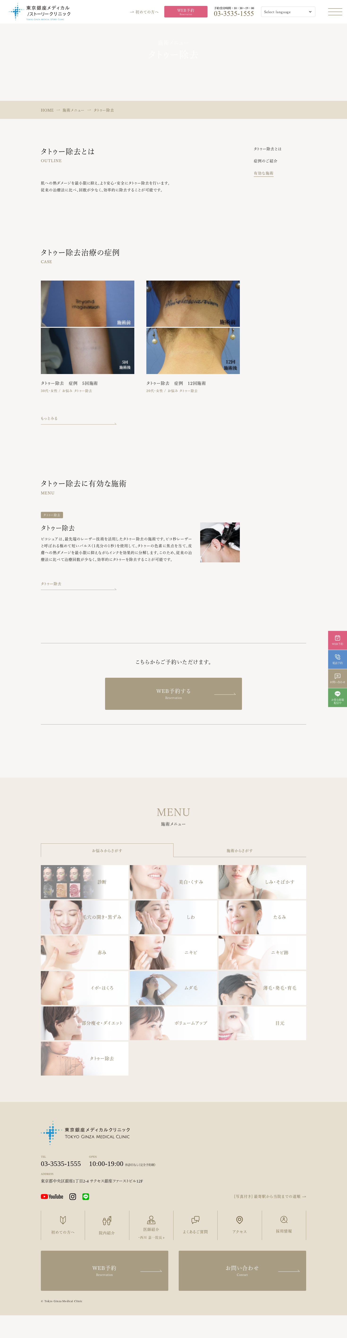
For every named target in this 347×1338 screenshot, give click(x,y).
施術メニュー (74, 110)
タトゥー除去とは (268, 149)
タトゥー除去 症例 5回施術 (69, 383)
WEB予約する (173, 693)
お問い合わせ (242, 1270)
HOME (47, 110)
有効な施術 (264, 173)
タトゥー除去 (51, 515)
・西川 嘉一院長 (150, 1237)
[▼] (277, 12)
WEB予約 (186, 12)
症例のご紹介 (266, 161)
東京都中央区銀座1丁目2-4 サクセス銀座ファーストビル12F (92, 1181)
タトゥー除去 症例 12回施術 (176, 383)
